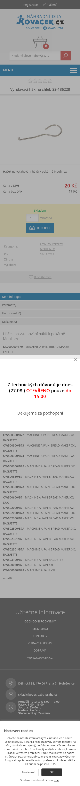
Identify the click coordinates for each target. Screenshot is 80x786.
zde (56, 780)
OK (52, 772)
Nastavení (28, 772)
